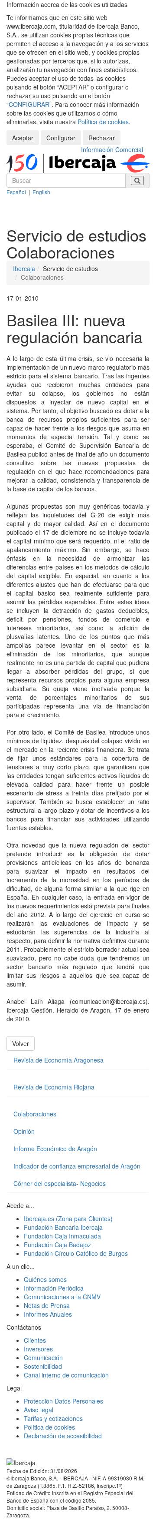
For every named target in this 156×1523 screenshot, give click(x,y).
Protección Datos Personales (63, 1401)
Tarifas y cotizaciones (53, 1418)
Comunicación (43, 1357)
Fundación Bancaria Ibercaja (63, 1227)
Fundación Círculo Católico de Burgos (76, 1253)
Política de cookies (103, 121)
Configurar (60, 137)
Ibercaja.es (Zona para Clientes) (68, 1218)
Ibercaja (24, 268)
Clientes (35, 1340)
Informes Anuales (48, 1314)
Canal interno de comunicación (66, 1375)
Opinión (24, 1131)
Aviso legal (38, 1409)
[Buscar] (137, 180)
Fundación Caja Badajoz (57, 1244)
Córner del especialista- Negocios (59, 1183)
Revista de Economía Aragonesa (58, 1060)
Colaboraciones (34, 1113)
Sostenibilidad (43, 1366)
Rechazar (101, 137)
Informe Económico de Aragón (55, 1148)
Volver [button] (20, 1043)
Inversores (38, 1348)
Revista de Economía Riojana (53, 1087)
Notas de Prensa (47, 1305)
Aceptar (22, 137)
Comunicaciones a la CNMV (62, 1296)
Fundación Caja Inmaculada (62, 1236)
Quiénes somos (45, 1279)
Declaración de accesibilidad (63, 1435)
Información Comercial (112, 149)
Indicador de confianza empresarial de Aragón (76, 1166)
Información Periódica (54, 1288)
